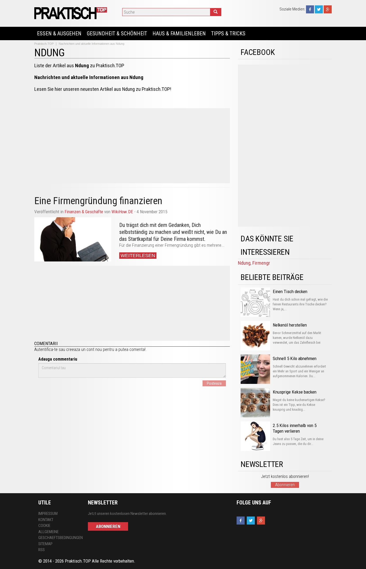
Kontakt (45, 519)
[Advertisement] (132, 145)
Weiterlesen (138, 255)
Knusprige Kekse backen (294, 392)
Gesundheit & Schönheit (117, 33)
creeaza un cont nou (84, 349)
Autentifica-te (46, 349)
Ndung (244, 263)
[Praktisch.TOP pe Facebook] (310, 9)
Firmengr (261, 263)
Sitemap (45, 543)
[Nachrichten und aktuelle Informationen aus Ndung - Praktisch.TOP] (71, 13)
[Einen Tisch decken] (255, 302)
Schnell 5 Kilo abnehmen (294, 358)
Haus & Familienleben (179, 33)
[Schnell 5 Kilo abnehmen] (255, 369)
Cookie (44, 525)
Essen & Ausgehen (59, 33)
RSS (41, 549)
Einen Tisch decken (290, 291)
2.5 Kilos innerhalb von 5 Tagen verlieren (294, 428)
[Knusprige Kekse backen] (255, 402)
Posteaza (214, 383)
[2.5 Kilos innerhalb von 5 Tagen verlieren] (255, 436)
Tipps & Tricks (228, 33)
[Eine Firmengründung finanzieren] (72, 239)
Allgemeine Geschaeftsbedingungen (59, 534)
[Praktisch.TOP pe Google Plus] (328, 9)
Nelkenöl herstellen (290, 325)
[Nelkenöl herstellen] (255, 335)
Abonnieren (285, 484)
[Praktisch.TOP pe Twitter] (319, 9)
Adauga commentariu (57, 359)
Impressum (48, 513)
